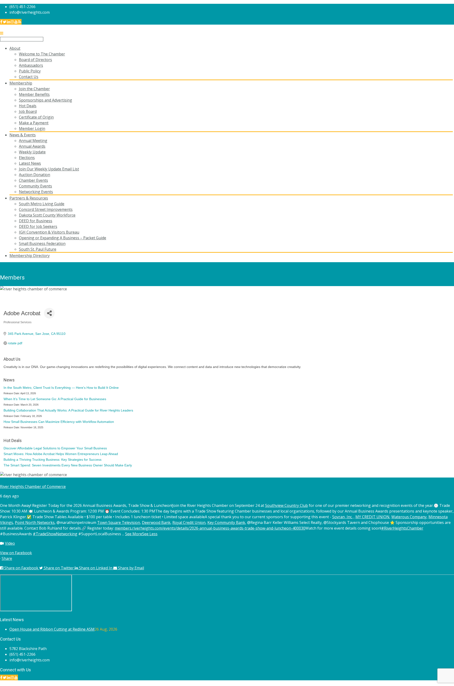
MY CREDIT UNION (372, 516)
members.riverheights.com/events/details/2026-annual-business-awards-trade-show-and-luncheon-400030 (210, 528)
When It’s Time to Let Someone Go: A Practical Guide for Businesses (55, 399)
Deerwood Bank (156, 522)
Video (10, 543)
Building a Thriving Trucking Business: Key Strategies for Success (52, 459)
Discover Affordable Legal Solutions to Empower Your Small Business (55, 448)
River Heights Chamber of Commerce (33, 486)
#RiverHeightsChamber (402, 528)
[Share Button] (49, 313)
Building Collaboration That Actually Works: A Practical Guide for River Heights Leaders (68, 410)
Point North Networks (35, 522)
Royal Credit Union (188, 522)
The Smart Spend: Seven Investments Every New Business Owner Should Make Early (68, 465)
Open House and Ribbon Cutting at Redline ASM (52, 629)
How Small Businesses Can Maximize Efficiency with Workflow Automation (59, 422)
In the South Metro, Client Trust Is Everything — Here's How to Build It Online (61, 387)
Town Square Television (118, 522)
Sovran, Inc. (342, 516)
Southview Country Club (286, 505)
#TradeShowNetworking (55, 533)
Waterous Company (409, 516)
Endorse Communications (431, 683)
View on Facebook (16, 552)
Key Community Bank (226, 522)
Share (7, 558)
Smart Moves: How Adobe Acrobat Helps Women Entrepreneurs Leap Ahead (61, 454)
